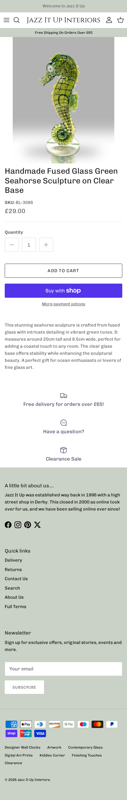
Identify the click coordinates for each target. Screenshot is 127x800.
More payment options (63, 304)
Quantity (14, 232)
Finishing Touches (87, 755)
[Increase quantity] (46, 245)
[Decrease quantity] (12, 245)
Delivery (13, 560)
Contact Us (16, 578)
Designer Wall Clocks (22, 747)
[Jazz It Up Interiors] (63, 20)
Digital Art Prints (19, 755)
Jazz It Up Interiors (33, 780)
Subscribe (24, 687)
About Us (14, 597)
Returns (13, 569)
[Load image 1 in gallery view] (63, 100)
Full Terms (15, 606)
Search (12, 588)
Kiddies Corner (52, 755)
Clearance (13, 763)
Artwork (54, 747)
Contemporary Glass (85, 747)
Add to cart (63, 270)
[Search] (19, 20)
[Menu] (6, 20)
